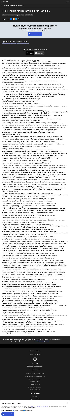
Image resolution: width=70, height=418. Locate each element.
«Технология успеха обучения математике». (15, 43)
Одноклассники (35, 399)
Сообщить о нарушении (35, 387)
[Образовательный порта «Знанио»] (4, 2)
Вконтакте (35, 396)
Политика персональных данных (35, 376)
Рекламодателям (35, 384)
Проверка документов (35, 379)
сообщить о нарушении (42, 341)
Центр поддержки (35, 389)
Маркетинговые (29, 410)
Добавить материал (35, 34)
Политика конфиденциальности (35, 373)
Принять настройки (8, 414)
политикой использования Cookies (39, 406)
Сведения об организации (35, 366)
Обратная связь (35, 381)
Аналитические (19, 410)
